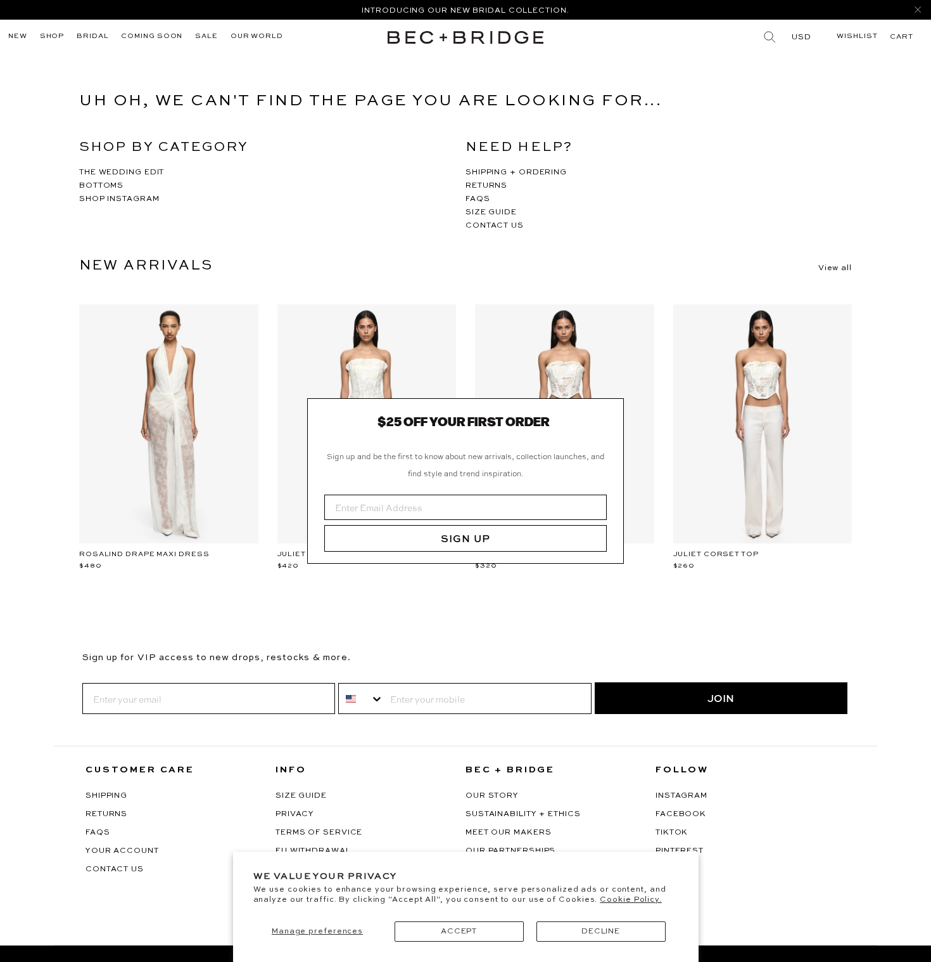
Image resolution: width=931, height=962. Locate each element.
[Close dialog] (609, 412)
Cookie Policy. (631, 900)
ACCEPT (459, 931)
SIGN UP (465, 538)
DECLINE (600, 931)
